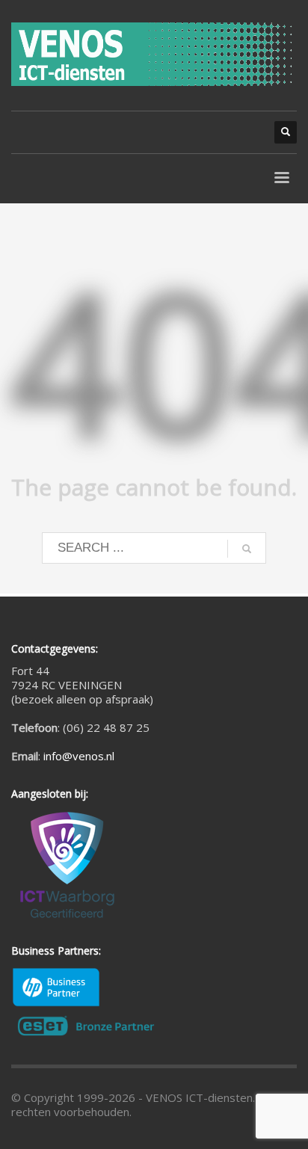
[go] (246, 548)
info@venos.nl (78, 755)
